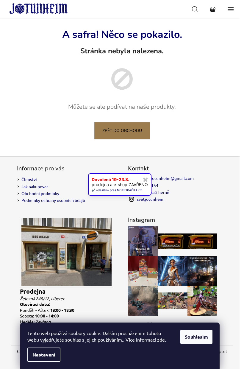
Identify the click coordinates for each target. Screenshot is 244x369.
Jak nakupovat (34, 186)
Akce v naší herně (153, 192)
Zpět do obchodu (122, 130)
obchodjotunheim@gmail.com (165, 178)
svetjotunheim (151, 199)
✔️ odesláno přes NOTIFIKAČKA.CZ (117, 190)
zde (161, 339)
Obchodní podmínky (40, 193)
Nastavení (43, 354)
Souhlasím (196, 337)
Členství (29, 179)
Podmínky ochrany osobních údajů (53, 200)
